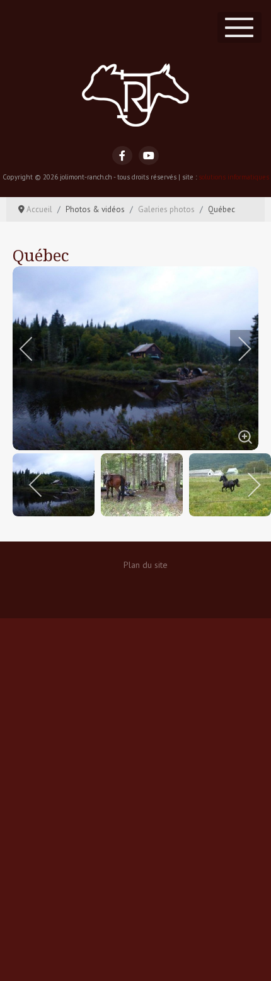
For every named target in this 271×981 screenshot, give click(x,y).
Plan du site (146, 564)
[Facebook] (122, 155)
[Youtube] (148, 155)
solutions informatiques (234, 177)
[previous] (35, 348)
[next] (236, 348)
